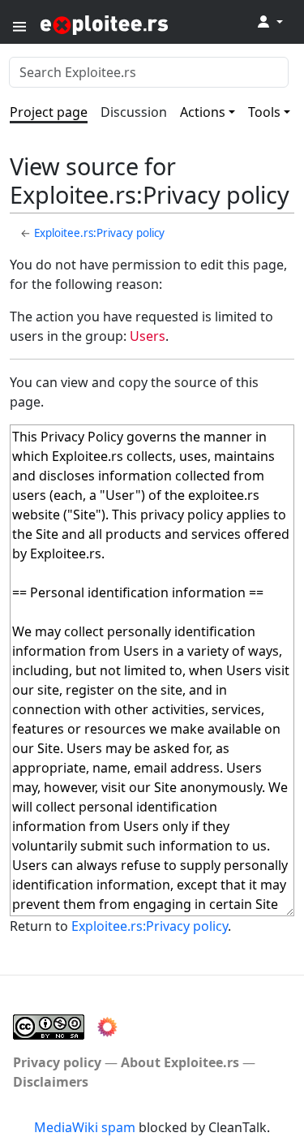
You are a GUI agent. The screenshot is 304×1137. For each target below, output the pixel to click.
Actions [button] (202, 112)
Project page (49, 112)
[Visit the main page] (144, 24)
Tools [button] (264, 112)
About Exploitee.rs (180, 1062)
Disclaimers (50, 1082)
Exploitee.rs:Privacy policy (99, 233)
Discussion (134, 112)
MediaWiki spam (84, 1127)
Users (147, 336)
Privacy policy (57, 1062)
